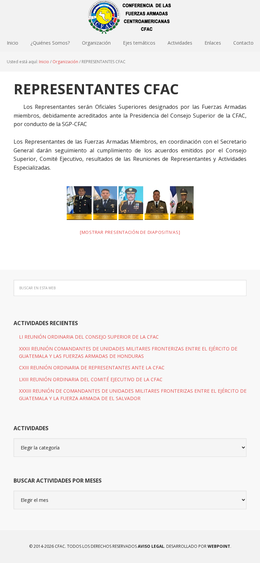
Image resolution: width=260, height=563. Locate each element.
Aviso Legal (150, 546)
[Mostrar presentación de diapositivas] (130, 232)
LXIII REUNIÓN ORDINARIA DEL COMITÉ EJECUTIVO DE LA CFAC (90, 379)
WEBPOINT (219, 546)
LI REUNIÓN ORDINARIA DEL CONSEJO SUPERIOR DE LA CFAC (89, 337)
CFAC (130, 17)
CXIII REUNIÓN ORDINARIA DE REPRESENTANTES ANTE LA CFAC (92, 367)
